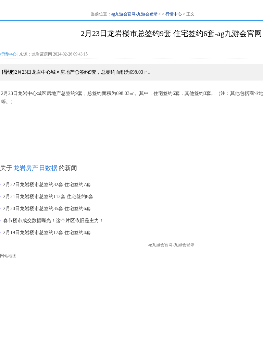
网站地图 (8, 255)
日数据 (48, 168)
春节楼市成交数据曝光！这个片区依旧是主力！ (53, 220)
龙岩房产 (25, 168)
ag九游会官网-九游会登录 (134, 14)
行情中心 (173, 14)
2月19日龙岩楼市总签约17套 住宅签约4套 (47, 232)
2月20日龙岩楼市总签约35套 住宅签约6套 (47, 208)
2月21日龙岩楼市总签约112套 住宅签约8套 (48, 196)
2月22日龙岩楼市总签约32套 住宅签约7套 (47, 184)
